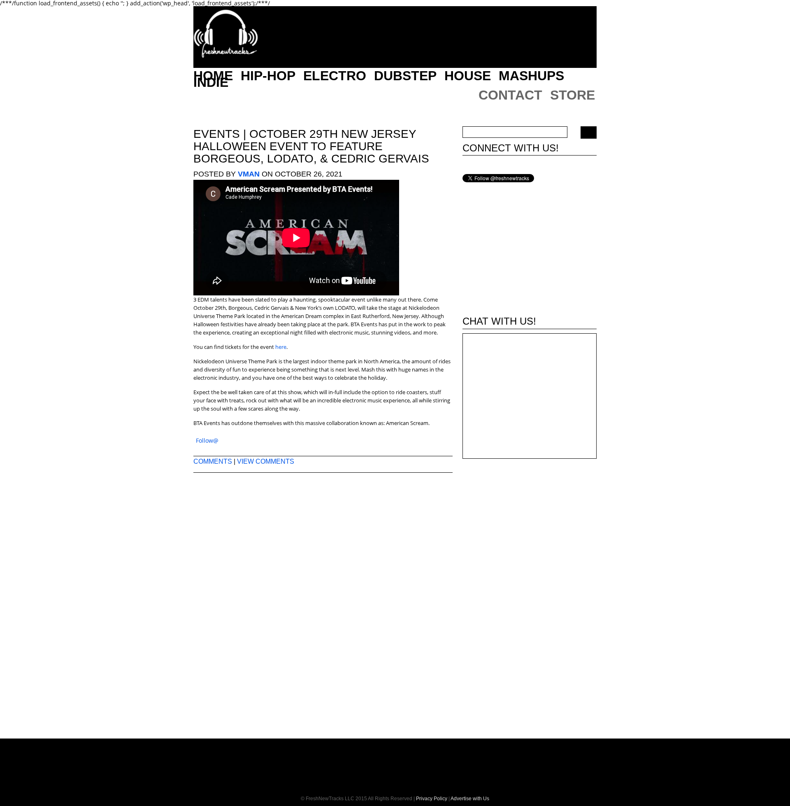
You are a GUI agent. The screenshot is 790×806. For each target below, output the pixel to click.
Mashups (531, 75)
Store (572, 95)
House (467, 75)
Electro (334, 75)
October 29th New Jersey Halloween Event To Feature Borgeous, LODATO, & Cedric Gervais (311, 146)
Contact (510, 95)
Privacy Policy (431, 798)
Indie (210, 82)
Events (216, 134)
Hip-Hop (268, 75)
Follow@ (207, 440)
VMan (249, 174)
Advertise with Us (470, 798)
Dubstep (405, 75)
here (280, 347)
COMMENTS (212, 461)
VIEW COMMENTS (265, 461)
